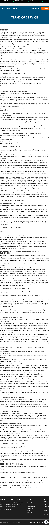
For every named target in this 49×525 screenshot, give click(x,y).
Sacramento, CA (31, 506)
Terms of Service (32, 522)
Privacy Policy (40, 522)
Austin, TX (29, 512)
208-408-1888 (6, 509)
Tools (45, 510)
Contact (46, 514)
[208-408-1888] (1, 509)
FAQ (45, 512)
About (45, 504)
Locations (46, 506)
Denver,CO (29, 510)
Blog (45, 508)
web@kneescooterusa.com (35, 488)
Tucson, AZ (29, 504)
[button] (24, 4)
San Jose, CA (30, 508)
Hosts (45, 516)
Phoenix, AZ (30, 502)
